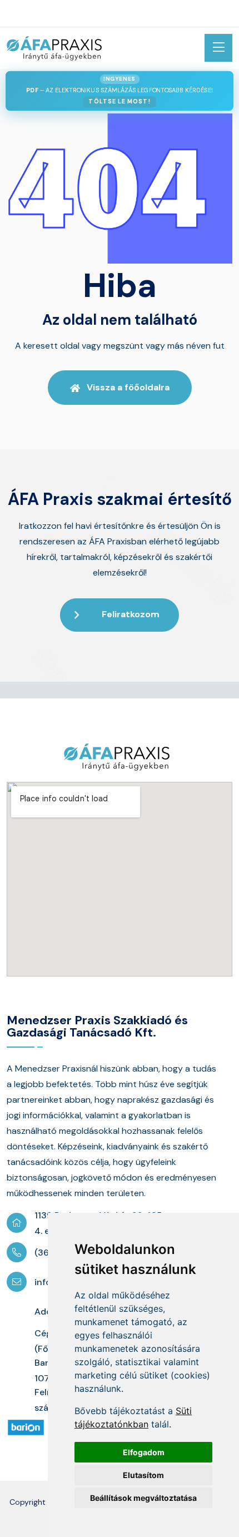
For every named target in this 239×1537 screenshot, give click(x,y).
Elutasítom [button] (143, 1475)
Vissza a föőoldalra (128, 387)
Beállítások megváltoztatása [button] (143, 1498)
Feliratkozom (131, 614)
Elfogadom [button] (144, 1452)
